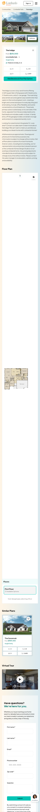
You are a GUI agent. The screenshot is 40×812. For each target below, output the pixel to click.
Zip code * (10, 772)
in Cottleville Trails (11, 57)
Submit (20, 798)
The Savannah (11, 638)
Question (10, 783)
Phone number (12, 760)
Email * (9, 749)
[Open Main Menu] (36, 3)
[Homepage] (9, 3)
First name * (11, 727)
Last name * (11, 738)
